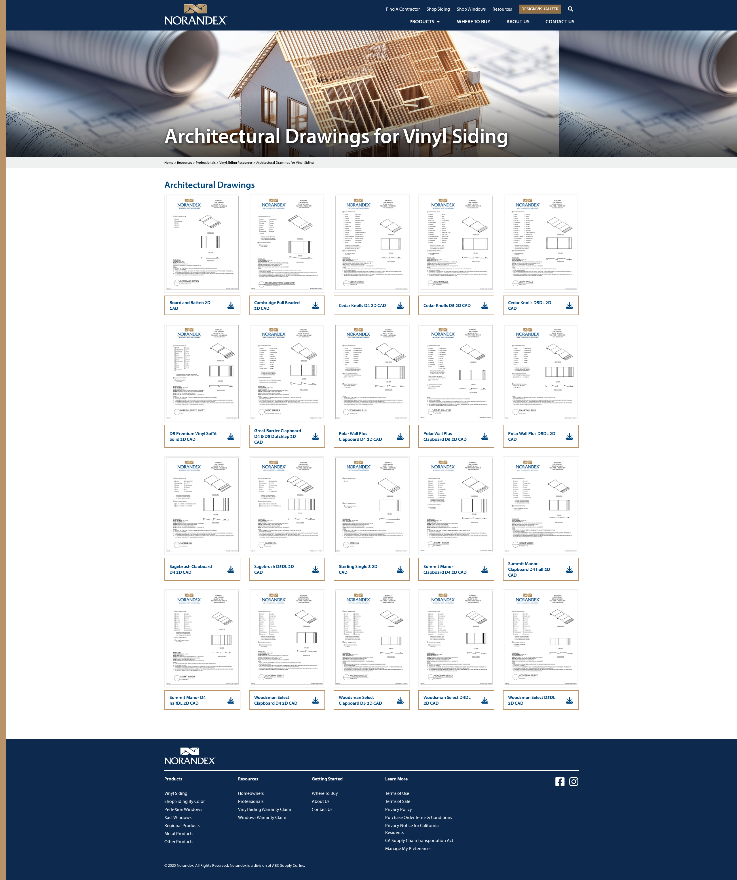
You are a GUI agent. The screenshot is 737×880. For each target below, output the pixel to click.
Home (168, 162)
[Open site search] (570, 9)
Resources (184, 162)
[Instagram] (574, 781)
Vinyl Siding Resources (235, 162)
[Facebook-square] (560, 781)
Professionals (206, 162)
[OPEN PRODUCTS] (438, 21)
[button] (202, 305)
